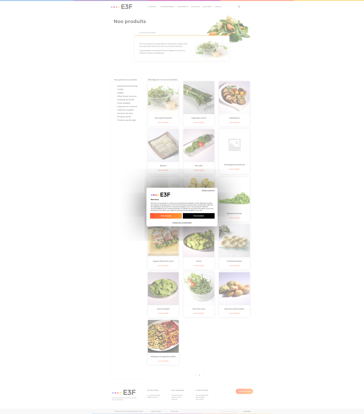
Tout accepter (165, 216)
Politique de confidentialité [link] (182, 223)
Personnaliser (198, 216)
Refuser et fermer (208, 190)
